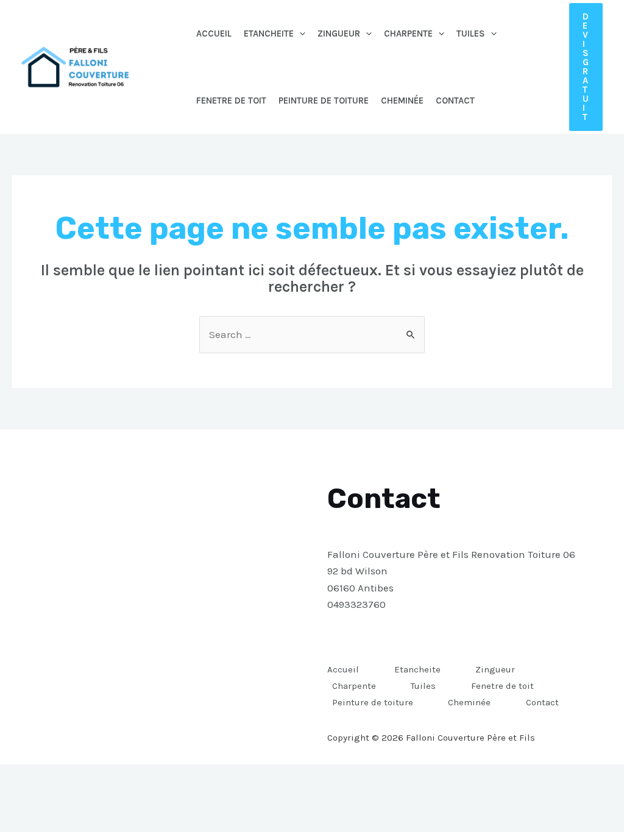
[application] (299, 33)
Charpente (408, 33)
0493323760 (356, 604)
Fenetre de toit (231, 100)
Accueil (214, 33)
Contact (455, 100)
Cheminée (402, 100)
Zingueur (338, 33)
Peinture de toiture (323, 100)
